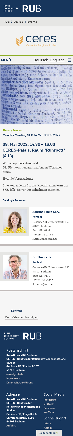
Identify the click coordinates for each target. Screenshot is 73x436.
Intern (47, 423)
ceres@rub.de (14, 374)
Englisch (57, 60)
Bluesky (49, 404)
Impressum (13, 378)
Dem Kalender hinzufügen (21, 317)
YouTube (49, 412)
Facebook (49, 408)
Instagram (50, 399)
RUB (7, 21)
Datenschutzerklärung (19, 382)
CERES (19, 21)
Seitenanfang (48, 433)
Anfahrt (11, 425)
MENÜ (6, 60)
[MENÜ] (69, 60)
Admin (48, 427)
